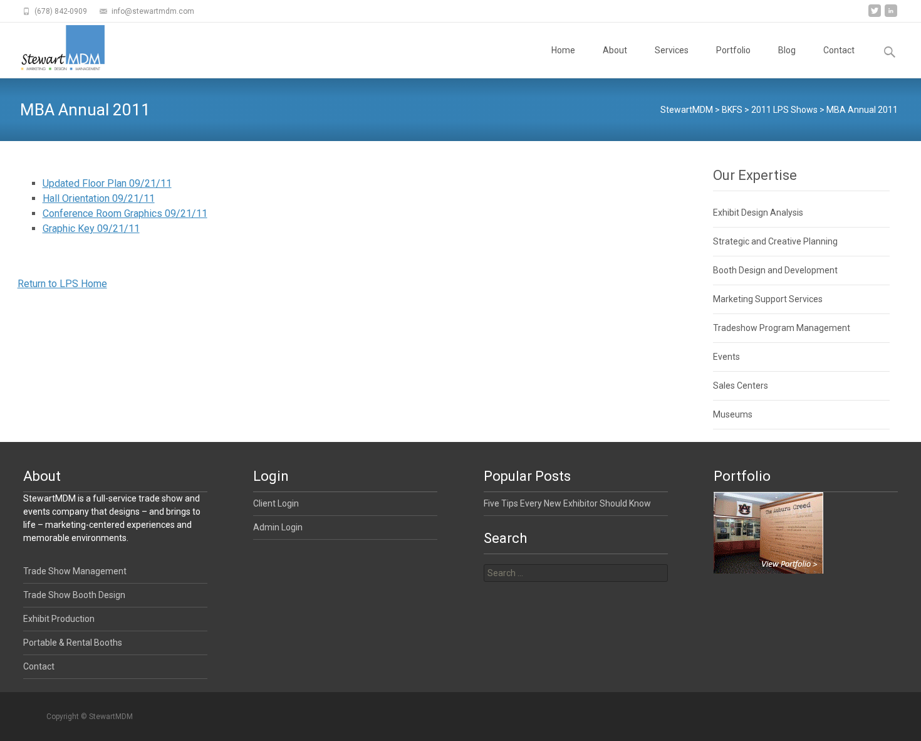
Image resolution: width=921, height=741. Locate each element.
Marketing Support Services (768, 299)
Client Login (276, 503)
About (615, 50)
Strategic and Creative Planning (775, 241)
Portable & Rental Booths (72, 643)
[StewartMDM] (52, 48)
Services (672, 50)
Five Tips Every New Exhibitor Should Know (567, 503)
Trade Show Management (75, 571)
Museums (732, 414)
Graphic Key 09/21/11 (91, 228)
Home (563, 50)
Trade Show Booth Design (74, 595)
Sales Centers (740, 386)
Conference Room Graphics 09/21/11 (125, 213)
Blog (787, 50)
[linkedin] (891, 15)
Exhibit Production (59, 619)
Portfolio (733, 50)
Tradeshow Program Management (781, 328)
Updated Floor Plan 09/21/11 (107, 183)
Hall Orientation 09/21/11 (99, 198)
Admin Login (278, 527)
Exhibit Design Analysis (758, 213)
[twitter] (874, 15)
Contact (839, 50)
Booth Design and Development (775, 270)
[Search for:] (576, 573)
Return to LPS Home (62, 284)
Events (726, 357)
